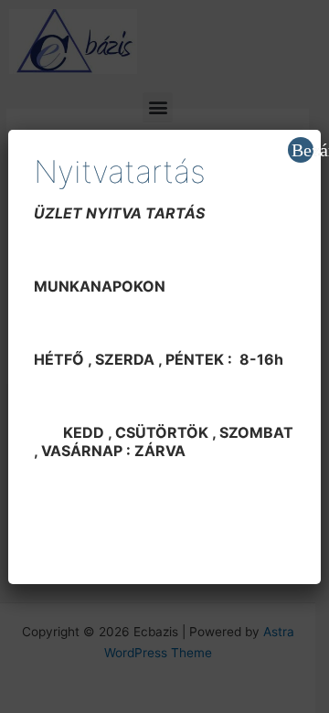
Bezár (302, 150)
